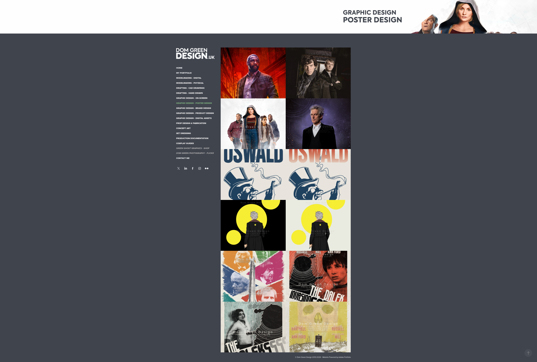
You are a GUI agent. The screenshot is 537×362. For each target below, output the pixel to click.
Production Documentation (192, 138)
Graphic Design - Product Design (195, 113)
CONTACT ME (182, 158)
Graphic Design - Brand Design (193, 108)
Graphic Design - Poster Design (194, 103)
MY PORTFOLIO (184, 72)
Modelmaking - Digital (188, 77)
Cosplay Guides (185, 143)
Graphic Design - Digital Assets (194, 118)
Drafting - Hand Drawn (189, 93)
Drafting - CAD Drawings (190, 88)
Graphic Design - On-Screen (191, 98)
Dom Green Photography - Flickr (195, 153)
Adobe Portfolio (345, 357)
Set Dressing (183, 133)
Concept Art (183, 128)
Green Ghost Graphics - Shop (192, 148)
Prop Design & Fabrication (191, 123)
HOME (179, 67)
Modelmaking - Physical (190, 83)
